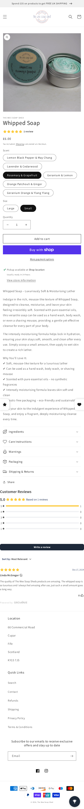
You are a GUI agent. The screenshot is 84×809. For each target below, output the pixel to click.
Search (12, 682)
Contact (13, 691)
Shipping (20, 144)
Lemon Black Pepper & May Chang (29, 157)
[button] (5, 17)
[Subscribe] (71, 756)
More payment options (42, 259)
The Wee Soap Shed (45, 802)
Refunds (13, 700)
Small (28, 208)
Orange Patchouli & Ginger (24, 184)
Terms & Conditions (20, 727)
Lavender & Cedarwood (22, 166)
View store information (21, 280)
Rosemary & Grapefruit (22, 175)
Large (10, 208)
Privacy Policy (16, 718)
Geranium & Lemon (60, 175)
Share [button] (11, 482)
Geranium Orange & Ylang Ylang (28, 193)
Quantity (8, 217)
